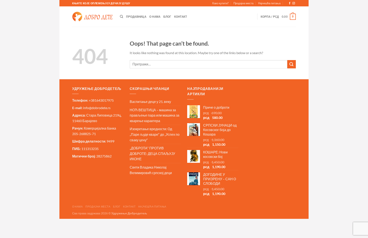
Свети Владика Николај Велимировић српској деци (151, 170)
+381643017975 (101, 100)
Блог (167, 16)
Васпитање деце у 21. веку (150, 102)
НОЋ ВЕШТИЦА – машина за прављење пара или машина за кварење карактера (154, 115)
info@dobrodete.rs (97, 108)
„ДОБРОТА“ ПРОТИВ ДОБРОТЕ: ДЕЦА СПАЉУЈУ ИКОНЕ (152, 153)
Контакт (180, 16)
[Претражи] (121, 17)
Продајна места (243, 3)
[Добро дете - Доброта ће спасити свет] (92, 17)
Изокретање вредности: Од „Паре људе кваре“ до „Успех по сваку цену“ (155, 134)
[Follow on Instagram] (293, 3)
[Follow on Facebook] (289, 3)
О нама (155, 16)
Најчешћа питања (269, 3)
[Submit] (291, 64)
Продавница (136, 16)
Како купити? (220, 3)
